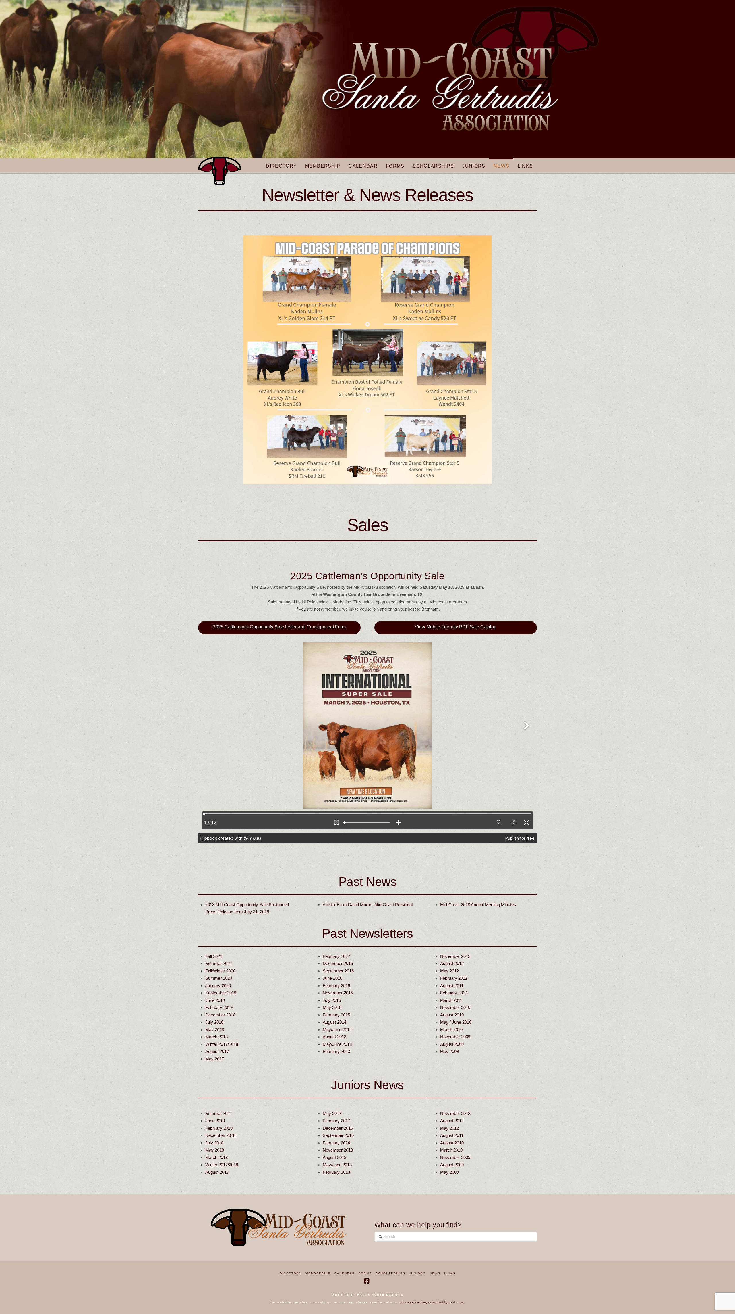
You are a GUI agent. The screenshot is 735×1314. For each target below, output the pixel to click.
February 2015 (336, 1014)
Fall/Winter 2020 (220, 970)
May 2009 (449, 1051)
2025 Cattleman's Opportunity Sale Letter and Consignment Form (279, 626)
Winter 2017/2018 (221, 1044)
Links (450, 1273)
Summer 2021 (218, 963)
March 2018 (216, 1036)
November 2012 (455, 956)
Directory (291, 1273)
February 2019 (219, 1007)
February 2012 (453, 978)
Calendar (344, 1273)
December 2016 (338, 963)
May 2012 (449, 970)
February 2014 (453, 992)
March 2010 (451, 1029)
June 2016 (332, 978)
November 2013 (338, 1150)
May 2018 (214, 1029)
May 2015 (332, 1007)
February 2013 (336, 1051)
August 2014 (334, 1022)
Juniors (417, 1273)
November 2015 (338, 992)
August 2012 (452, 963)
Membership (318, 1273)
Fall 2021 (213, 956)
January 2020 (218, 985)
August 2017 (217, 1051)
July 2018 (214, 1022)
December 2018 (220, 1014)
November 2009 (455, 1036)
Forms (365, 1273)
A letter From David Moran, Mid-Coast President (368, 904)
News (435, 1273)
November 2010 (455, 1007)
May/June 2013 (337, 1044)
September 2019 (220, 992)
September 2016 (338, 970)
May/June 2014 (337, 1029)
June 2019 (215, 1000)
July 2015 (332, 1000)
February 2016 (336, 985)
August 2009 (452, 1044)
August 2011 (451, 985)
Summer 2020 (218, 978)
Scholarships (390, 1273)
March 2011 (451, 1000)
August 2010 (452, 1014)
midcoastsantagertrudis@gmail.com (431, 1302)
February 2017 (336, 956)
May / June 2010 (455, 1022)
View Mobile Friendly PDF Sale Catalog (455, 626)
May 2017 (214, 1058)
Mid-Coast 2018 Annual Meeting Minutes (478, 904)
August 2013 (334, 1036)
